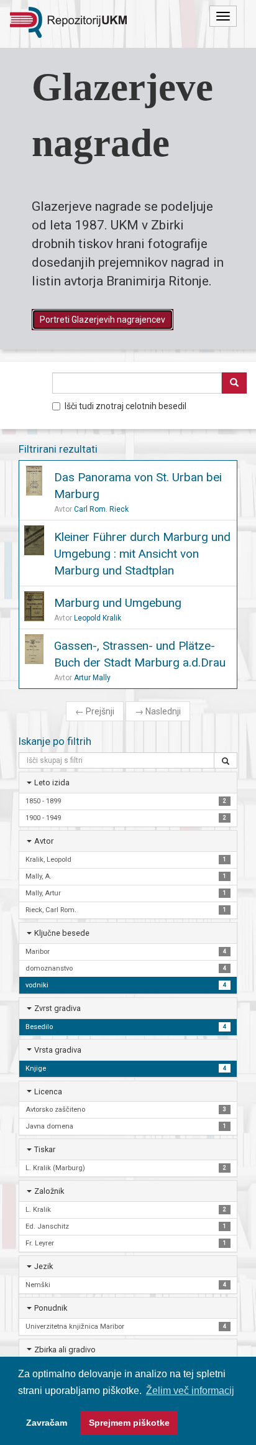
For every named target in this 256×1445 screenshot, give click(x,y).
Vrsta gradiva (57, 1050)
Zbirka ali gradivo (65, 1349)
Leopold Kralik (97, 618)
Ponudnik (50, 1308)
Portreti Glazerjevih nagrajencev (102, 320)
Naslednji (158, 711)
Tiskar (44, 1149)
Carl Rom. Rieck (101, 509)
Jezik (43, 1266)
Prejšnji (94, 711)
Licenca (48, 1091)
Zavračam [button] (46, 1423)
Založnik (49, 1191)
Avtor (43, 841)
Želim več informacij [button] (190, 1390)
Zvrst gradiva (57, 1008)
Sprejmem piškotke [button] (129, 1423)
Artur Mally (92, 677)
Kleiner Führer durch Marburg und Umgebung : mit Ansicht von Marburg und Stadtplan (142, 554)
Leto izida (52, 782)
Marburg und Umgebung (117, 603)
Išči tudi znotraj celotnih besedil (125, 406)
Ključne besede (61, 933)
